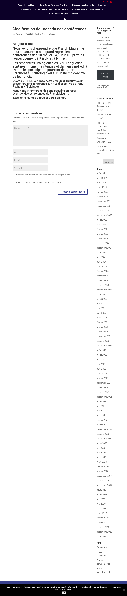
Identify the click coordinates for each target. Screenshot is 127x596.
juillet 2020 (102, 443)
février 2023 (103, 322)
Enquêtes (102, 5)
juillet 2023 (102, 299)
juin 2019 (101, 499)
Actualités (37, 34)
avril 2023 (101, 313)
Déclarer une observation (83, 5)
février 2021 (103, 420)
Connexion (102, 547)
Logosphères (26, 9)
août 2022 (101, 350)
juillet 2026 (102, 178)
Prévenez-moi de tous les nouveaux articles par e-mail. (40, 182)
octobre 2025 (103, 210)
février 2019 (103, 517)
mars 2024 (102, 266)
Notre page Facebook (103, 86)
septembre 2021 (104, 396)
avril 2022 (101, 368)
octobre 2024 (103, 243)
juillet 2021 (102, 401)
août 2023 (101, 294)
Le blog (31, 5)
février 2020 (103, 466)
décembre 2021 (104, 382)
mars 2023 (102, 317)
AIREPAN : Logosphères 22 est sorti (105, 150)
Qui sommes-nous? (43, 9)
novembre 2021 (104, 387)
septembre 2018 (104, 531)
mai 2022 (101, 364)
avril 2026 (101, 182)
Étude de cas (60, 9)
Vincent (19, 34)
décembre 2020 (104, 429)
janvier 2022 (103, 378)
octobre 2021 (103, 392)
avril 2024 (101, 261)
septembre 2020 (104, 438)
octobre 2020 (103, 434)
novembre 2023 (104, 280)
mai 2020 (101, 452)
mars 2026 (102, 187)
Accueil (21, 5)
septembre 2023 (104, 289)
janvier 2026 (103, 196)
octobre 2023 (103, 285)
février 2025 (103, 229)
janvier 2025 (103, 234)
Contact (74, 14)
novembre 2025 (104, 206)
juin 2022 (101, 359)
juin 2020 (101, 448)
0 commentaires (48, 34)
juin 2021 (101, 406)
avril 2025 (101, 224)
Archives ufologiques (58, 14)
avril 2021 (101, 415)
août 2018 (101, 536)
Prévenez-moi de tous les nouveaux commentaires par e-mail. (43, 174)
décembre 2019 (104, 476)
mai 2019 (101, 503)
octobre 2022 (103, 341)
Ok (64, 593)
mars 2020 (102, 462)
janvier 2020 (103, 471)
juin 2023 (101, 303)
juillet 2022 (102, 354)
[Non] (124, 590)
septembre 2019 (104, 485)
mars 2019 (102, 513)
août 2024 (101, 252)
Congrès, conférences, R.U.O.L (53, 5)
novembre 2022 (104, 336)
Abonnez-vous (105, 75)
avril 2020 (101, 457)
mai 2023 (101, 308)
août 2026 (101, 173)
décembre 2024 (104, 238)
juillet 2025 (102, 219)
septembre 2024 (104, 247)
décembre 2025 (104, 201)
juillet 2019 (102, 494)
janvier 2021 (103, 424)
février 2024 (103, 271)
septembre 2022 (104, 345)
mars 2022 (102, 373)
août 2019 (101, 489)
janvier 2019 (103, 522)
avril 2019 (101, 508)
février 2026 (103, 192)
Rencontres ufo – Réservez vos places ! (104, 106)
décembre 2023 (104, 275)
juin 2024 (101, 257)
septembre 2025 (104, 215)
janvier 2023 (103, 327)
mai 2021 (101, 410)
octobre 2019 (103, 480)
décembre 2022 (104, 331)
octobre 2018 (103, 527)
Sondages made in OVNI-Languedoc (87, 9)
